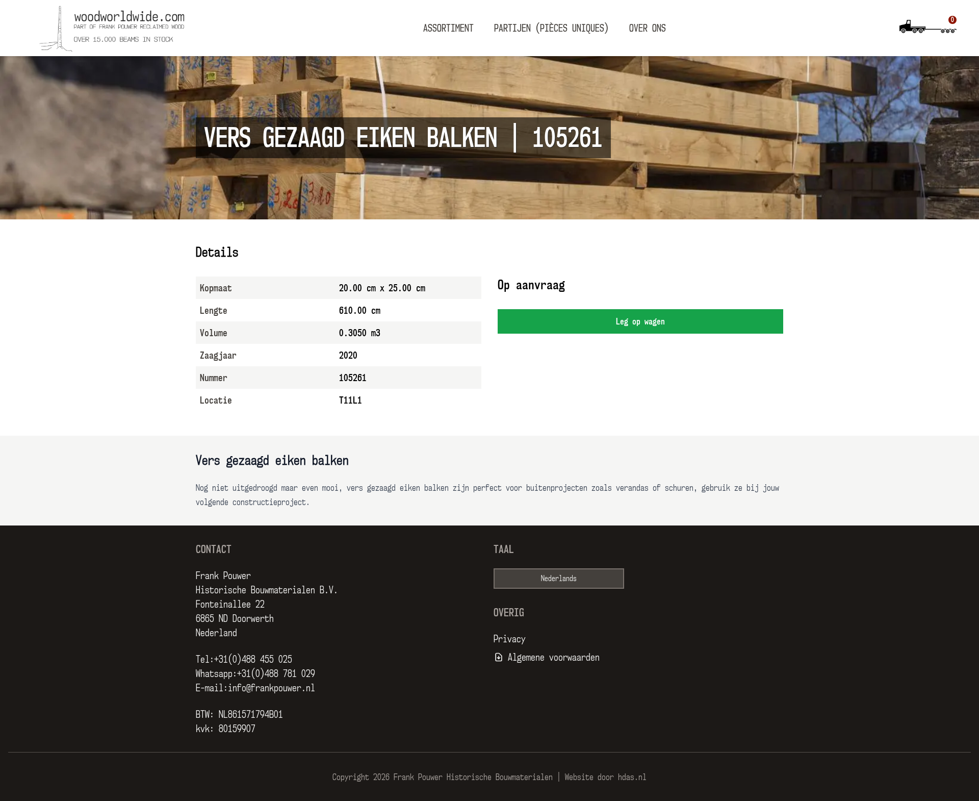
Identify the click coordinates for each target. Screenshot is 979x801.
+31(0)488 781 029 (276, 673)
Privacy (510, 638)
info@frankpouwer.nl (271, 687)
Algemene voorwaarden (554, 657)
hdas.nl (632, 777)
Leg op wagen (640, 321)
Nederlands (559, 578)
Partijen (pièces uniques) (551, 28)
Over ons (647, 28)
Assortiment (448, 28)
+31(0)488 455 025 (253, 659)
